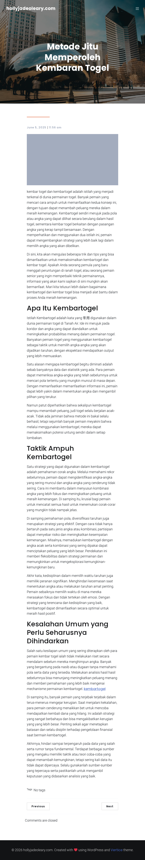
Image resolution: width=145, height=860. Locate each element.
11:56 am (55, 127)
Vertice (117, 850)
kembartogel (95, 688)
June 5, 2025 (36, 127)
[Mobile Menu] (137, 8)
